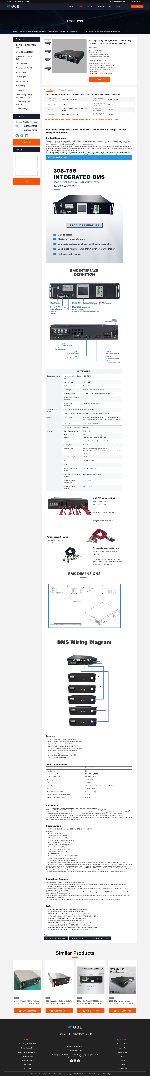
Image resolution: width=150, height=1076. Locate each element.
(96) (21, 72)
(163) (23, 63)
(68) (25, 52)
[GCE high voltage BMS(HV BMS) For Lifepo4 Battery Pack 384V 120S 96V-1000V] (59, 980)
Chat (137, 6)
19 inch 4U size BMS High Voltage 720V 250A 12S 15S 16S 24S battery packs (27, 1002)
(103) (26, 58)
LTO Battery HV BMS (77, 938)
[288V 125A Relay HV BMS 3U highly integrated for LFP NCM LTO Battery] (90, 980)
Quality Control (122, 1052)
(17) (21, 86)
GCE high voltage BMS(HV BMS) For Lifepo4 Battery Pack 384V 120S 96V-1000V (59, 1002)
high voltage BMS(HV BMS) (37, 31)
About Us (89, 6)
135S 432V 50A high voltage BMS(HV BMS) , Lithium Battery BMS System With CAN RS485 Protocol (122, 1002)
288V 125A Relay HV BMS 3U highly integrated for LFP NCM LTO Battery (90, 1002)
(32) (24, 68)
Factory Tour (122, 1048)
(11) (24, 96)
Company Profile (122, 1044)
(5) (20, 90)
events (110, 6)
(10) (22, 81)
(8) (22, 109)
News (122, 1056)
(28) (21, 77)
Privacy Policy (122, 1068)
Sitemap (122, 1064)
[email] (26, 136)
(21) (24, 103)
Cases (123, 1060)
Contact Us (100, 6)
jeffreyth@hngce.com (119, 1)
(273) (26, 46)
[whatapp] (22, 136)
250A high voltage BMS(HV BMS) (56, 938)
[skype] (17, 136)
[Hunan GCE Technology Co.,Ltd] (13, 6)
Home (71, 6)
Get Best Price (99, 80)
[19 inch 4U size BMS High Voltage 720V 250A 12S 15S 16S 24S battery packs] (27, 980)
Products (79, 6)
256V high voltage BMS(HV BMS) (98, 938)
